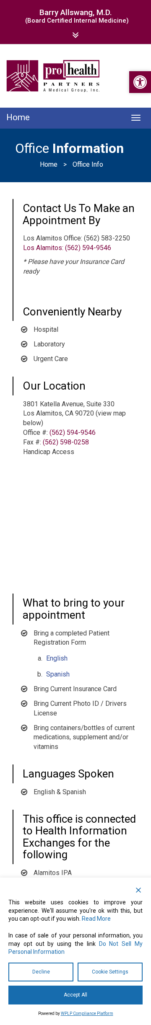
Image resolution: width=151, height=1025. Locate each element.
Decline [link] (41, 972)
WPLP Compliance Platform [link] (87, 1013)
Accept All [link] (75, 995)
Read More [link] (96, 918)
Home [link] (48, 164)
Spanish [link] (58, 674)
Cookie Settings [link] (110, 972)
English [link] (57, 658)
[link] (140, 82)
